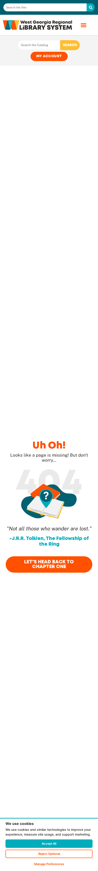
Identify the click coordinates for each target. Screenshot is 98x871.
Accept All (49, 843)
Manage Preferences (49, 864)
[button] (83, 25)
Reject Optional (49, 854)
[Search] (91, 7)
